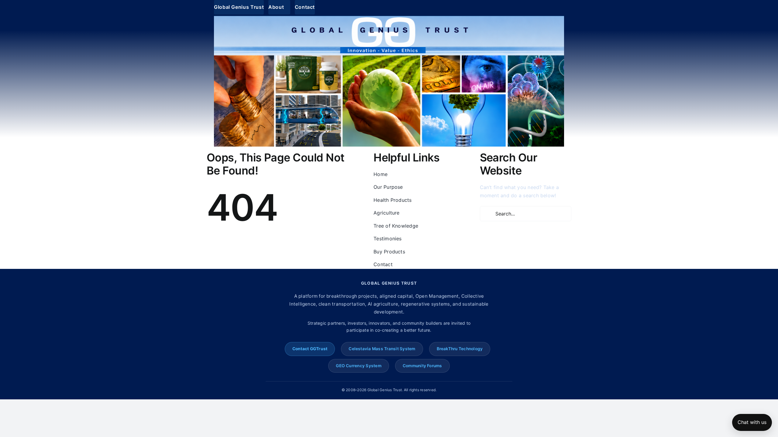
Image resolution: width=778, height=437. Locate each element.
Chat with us (752, 422)
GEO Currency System (358, 365)
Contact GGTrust (310, 348)
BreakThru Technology (460, 348)
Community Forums (422, 365)
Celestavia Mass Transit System (382, 348)
